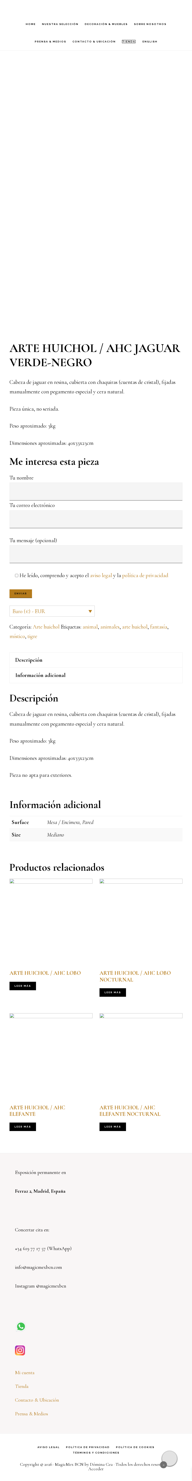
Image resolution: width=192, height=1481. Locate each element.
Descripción (28, 660)
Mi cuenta (24, 1373)
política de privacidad (145, 575)
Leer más (22, 986)
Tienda (21, 1386)
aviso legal (101, 575)
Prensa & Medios (31, 1414)
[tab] (96, 660)
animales (110, 627)
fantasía (158, 627)
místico (17, 636)
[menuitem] (149, 41)
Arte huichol (46, 627)
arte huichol (135, 627)
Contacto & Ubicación (37, 1400)
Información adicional (40, 675)
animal (90, 627)
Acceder (96, 1469)
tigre (32, 636)
